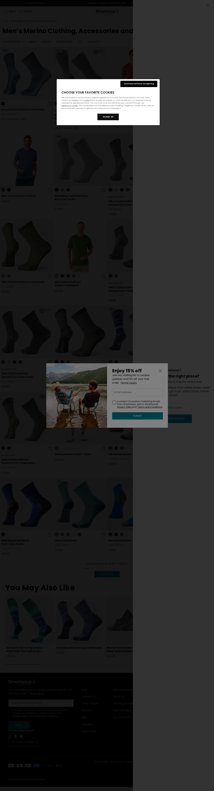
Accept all (108, 117)
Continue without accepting (139, 83)
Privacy (75, 100)
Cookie (86, 100)
